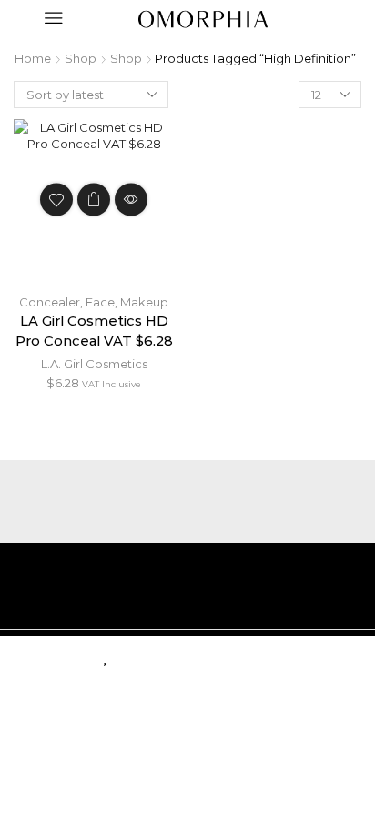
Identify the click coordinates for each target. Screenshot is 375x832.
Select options (93, 199)
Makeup (144, 302)
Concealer (49, 302)
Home (33, 58)
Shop (80, 58)
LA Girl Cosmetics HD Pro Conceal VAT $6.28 (94, 331)
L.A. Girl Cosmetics (94, 363)
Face (100, 302)
